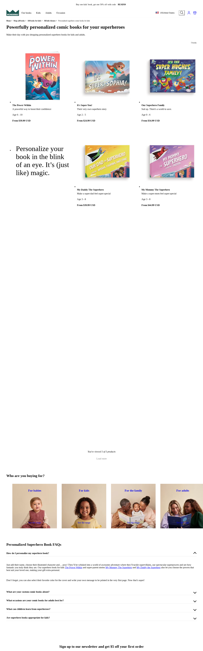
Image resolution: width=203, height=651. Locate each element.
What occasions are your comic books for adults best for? (35, 600)
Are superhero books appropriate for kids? (28, 617)
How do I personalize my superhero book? (27, 553)
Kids (38, 13)
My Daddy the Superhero (148, 567)
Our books (26, 13)
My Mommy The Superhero (119, 567)
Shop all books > (20, 21)
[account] (189, 13)
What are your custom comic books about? (27, 592)
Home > (9, 21)
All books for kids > (35, 21)
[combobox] (165, 13)
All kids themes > (50, 21)
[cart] (195, 13)
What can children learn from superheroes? (28, 609)
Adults (48, 13)
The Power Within (73, 567)
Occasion (60, 13)
